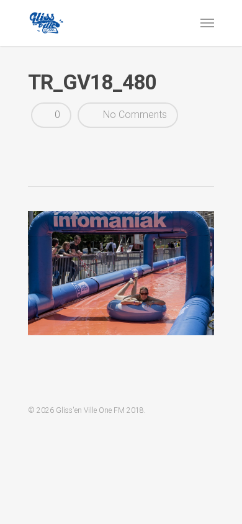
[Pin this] (128, 146)
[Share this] (42, 146)
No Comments (134, 114)
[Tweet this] (63, 146)
